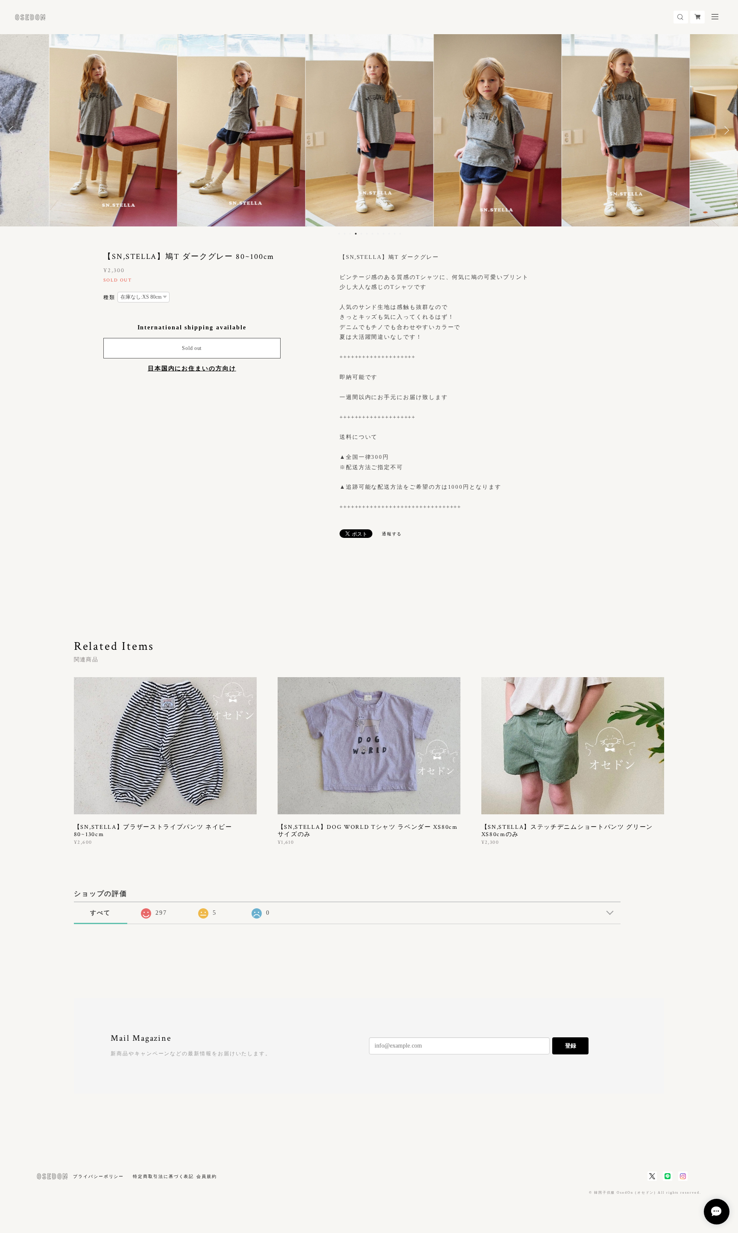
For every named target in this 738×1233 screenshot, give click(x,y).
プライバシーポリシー (98, 1176)
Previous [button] (13, 130)
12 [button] (400, 234)
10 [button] (389, 234)
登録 (570, 1045)
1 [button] (339, 234)
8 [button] (378, 234)
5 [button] (361, 234)
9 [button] (383, 234)
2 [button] (345, 234)
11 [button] (394, 234)
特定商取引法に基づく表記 (163, 1176)
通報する (392, 533)
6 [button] (367, 234)
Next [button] (725, 130)
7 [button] (372, 234)
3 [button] (350, 234)
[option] (113, 130)
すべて (100, 913)
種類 (109, 297)
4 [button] (356, 234)
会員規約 (206, 1176)
